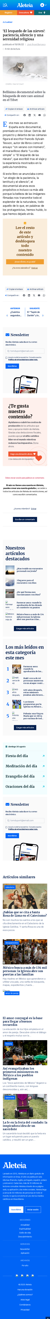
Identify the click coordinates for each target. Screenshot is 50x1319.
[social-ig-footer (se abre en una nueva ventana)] (33, 1275)
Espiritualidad (25, 1229)
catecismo (10, 887)
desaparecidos (12, 943)
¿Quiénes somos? (25, 1294)
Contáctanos (25, 1304)
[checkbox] (6, 358)
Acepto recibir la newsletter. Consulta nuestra (24, 358)
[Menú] (8, 5)
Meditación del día (21, 766)
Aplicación (25, 1253)
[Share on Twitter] (34, 115)
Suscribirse (16, 1209)
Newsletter (25, 1249)
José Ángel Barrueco (36, 44)
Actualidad (7, 22)
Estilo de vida (25, 1232)
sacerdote (10, 1097)
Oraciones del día (20, 786)
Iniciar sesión (33, 1209)
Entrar (34, 268)
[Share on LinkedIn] (29, 115)
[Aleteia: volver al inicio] (25, 5)
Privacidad (25, 1309)
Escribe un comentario (25, 519)
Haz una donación (25, 1289)
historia (9, 1044)
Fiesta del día (17, 756)
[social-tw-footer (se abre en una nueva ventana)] (27, 1275)
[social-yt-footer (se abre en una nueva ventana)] (17, 1275)
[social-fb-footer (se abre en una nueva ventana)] (22, 1275)
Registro (8, 12)
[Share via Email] (39, 115)
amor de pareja (12, 993)
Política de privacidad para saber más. (23, 359)
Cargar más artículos (25, 628)
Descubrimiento (25, 1236)
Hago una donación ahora (21, 454)
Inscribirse (12, 366)
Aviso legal (25, 1299)
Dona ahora (24, 12)
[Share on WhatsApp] (44, 115)
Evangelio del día (20, 776)
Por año (25, 1265)
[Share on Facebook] (24, 115)
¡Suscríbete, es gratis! (25, 261)
